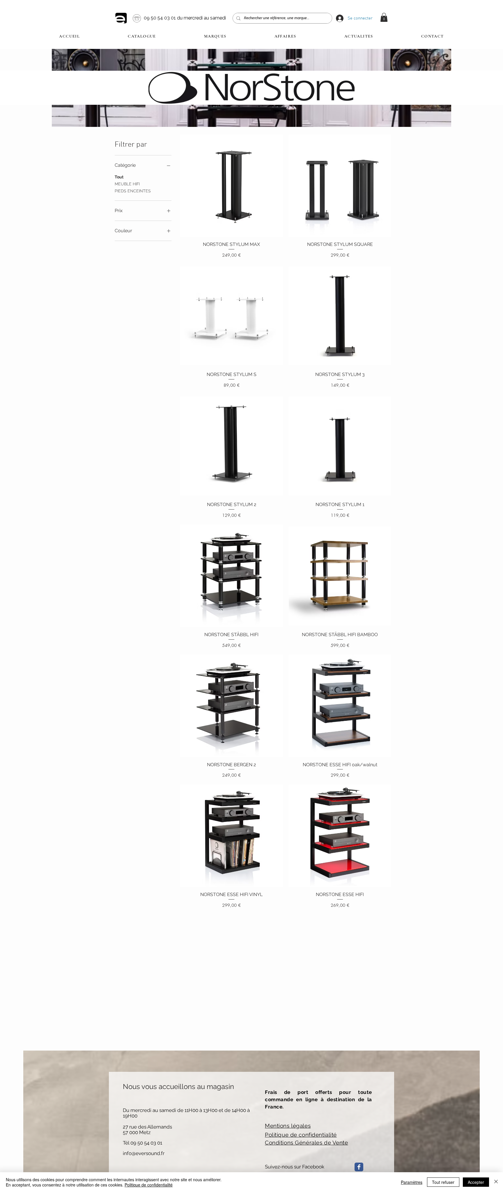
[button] (384, 17)
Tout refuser (443, 1182)
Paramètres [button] (411, 1182)
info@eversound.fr (143, 1153)
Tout (119, 177)
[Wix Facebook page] (359, 1167)
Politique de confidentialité (149, 1185)
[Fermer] (496, 1182)
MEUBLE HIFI (127, 184)
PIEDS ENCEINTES (133, 191)
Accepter (476, 1182)
